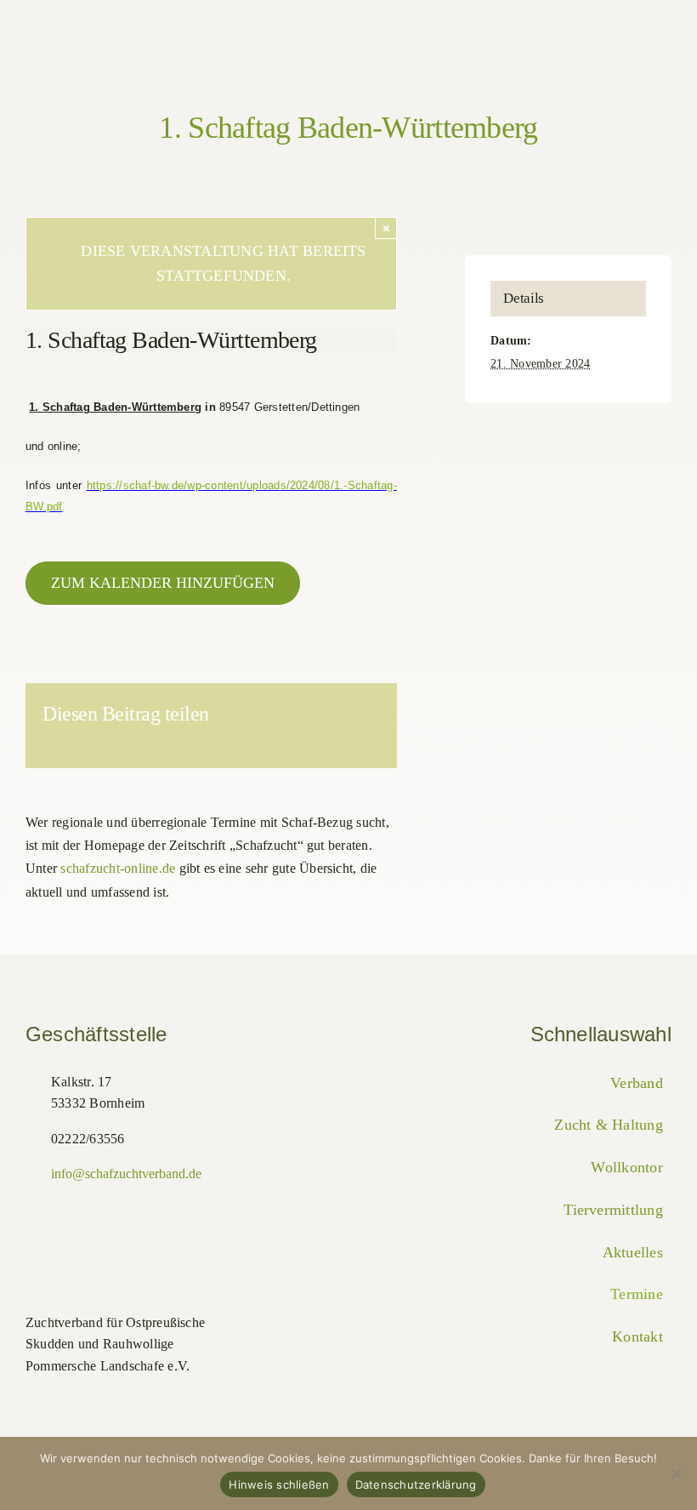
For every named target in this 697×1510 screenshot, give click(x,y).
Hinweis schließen (279, 1484)
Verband (636, 1082)
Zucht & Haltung (608, 1124)
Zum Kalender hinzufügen (163, 582)
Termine (636, 1293)
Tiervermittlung (613, 1209)
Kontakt (637, 1336)
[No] (675, 1473)
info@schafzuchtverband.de (126, 1173)
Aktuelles (633, 1252)
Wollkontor (626, 1167)
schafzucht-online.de (117, 868)
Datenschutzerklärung (416, 1484)
